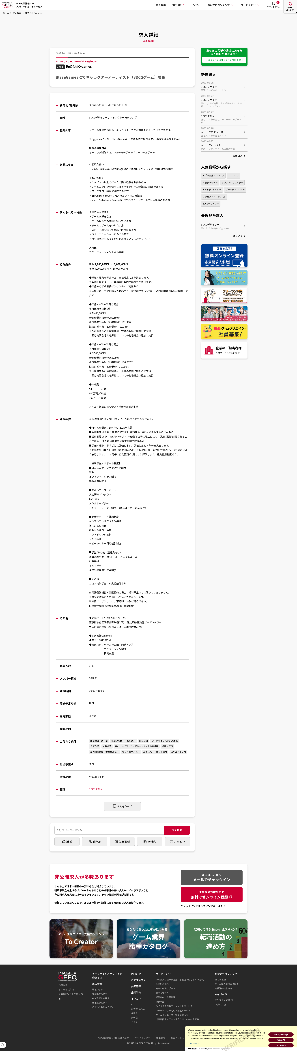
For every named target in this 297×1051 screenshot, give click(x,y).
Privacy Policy (193, 1043)
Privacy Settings (281, 1035)
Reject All (281, 1040)
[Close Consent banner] (292, 1029)
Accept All (281, 1045)
